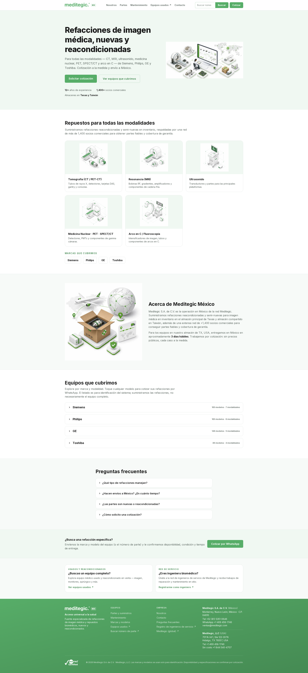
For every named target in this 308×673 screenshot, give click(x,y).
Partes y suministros (121, 613)
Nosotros (111, 5)
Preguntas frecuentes (168, 622)
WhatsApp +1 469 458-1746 (217, 622)
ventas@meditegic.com (214, 625)
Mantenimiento (138, 5)
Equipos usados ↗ (161, 5)
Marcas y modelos (120, 622)
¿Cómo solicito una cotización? (122, 514)
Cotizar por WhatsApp (225, 543)
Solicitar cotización (81, 78)
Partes (123, 5)
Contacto (180, 5)
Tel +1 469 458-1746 (213, 644)
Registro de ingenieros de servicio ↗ (176, 626)
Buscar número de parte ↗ (125, 631)
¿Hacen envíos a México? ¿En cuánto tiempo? (131, 493)
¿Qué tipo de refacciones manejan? (124, 482)
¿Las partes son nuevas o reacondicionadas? (131, 504)
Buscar (222, 5)
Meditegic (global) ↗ (168, 631)
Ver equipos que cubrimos (119, 78)
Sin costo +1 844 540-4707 (217, 647)
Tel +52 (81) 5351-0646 (214, 619)
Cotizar (236, 5)
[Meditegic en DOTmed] (71, 662)
